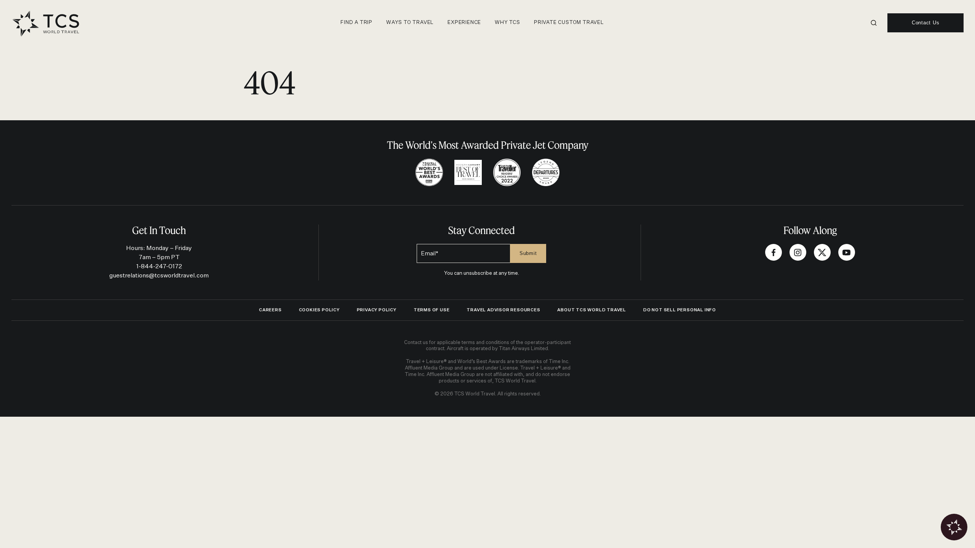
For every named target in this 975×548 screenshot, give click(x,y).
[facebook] (773, 252)
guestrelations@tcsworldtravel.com (159, 276)
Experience (464, 22)
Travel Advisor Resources (503, 310)
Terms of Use (432, 310)
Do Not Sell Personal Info (679, 310)
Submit (528, 253)
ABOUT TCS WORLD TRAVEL (591, 310)
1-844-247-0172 (159, 267)
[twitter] (822, 252)
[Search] (874, 23)
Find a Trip (356, 22)
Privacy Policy (376, 310)
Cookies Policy (319, 310)
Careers (270, 310)
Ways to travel (410, 22)
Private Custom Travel (569, 22)
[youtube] (846, 252)
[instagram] (798, 252)
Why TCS (507, 22)
